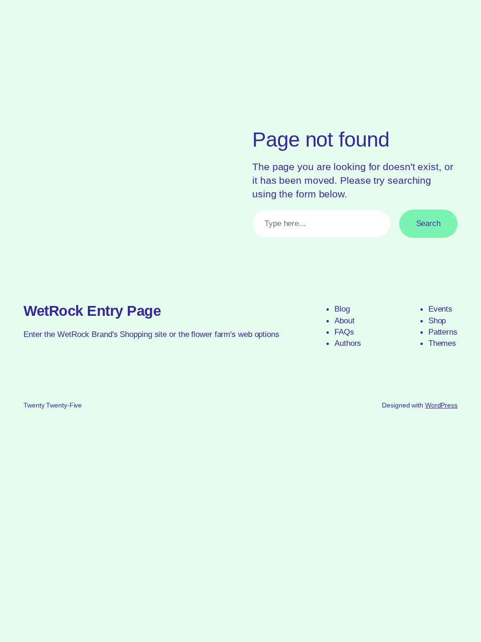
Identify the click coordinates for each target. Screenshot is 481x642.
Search (428, 223)
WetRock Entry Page (92, 311)
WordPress (441, 405)
